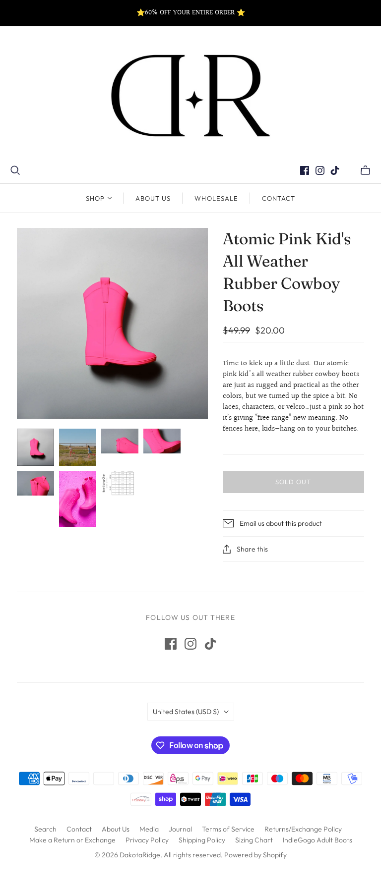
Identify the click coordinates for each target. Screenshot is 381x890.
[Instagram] (320, 170)
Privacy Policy (147, 839)
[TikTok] (334, 170)
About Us (153, 198)
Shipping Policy (202, 839)
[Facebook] (305, 170)
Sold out (293, 482)
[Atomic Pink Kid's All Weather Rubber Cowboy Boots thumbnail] (77, 447)
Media (149, 829)
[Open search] (15, 170)
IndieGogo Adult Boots (317, 839)
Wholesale (216, 198)
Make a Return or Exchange (72, 839)
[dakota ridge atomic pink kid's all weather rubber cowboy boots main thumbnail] (35, 447)
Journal (180, 829)
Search (45, 829)
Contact (278, 198)
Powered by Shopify (255, 854)
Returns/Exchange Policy (303, 829)
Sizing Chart (254, 839)
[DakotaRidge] (190, 95)
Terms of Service (228, 829)
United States (186, 711)
